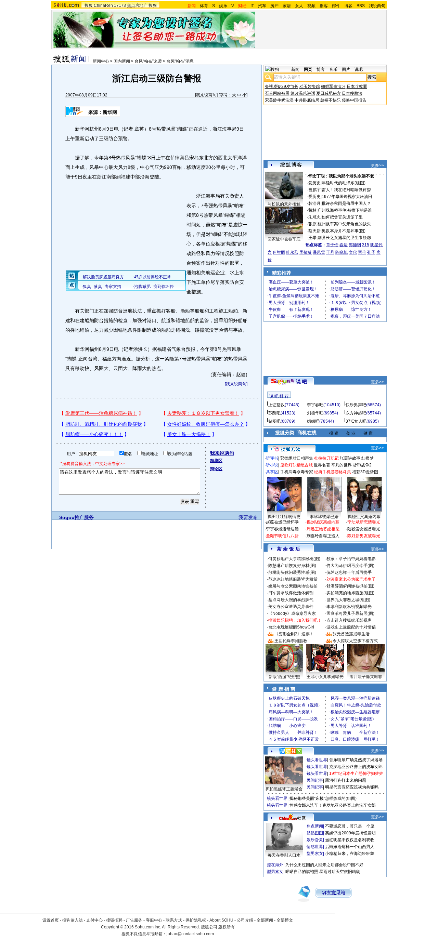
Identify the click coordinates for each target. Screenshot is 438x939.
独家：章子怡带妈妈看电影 (351, 558)
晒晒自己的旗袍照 (301, 871)
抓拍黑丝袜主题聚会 (284, 788)
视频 (311, 5)
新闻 (295, 69)
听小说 (272, 465)
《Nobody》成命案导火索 (292, 613)
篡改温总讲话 (303, 93)
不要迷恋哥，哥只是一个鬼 (349, 826)
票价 (362, 252)
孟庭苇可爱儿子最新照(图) (350, 613)
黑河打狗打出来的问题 (345, 780)
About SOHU (221, 920)
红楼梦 (367, 458)
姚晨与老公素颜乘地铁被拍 (293, 586)
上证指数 (276, 404)
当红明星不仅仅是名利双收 (349, 839)
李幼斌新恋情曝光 (363, 522)
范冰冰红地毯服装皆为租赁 (293, 579)
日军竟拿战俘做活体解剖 (290, 593)
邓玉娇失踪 (309, 86)
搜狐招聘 (114, 920)
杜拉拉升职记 (326, 458)
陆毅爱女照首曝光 (363, 529)
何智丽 (279, 252)
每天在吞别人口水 (284, 855)
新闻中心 (101, 61)
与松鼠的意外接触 (284, 204)
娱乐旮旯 (315, 839)
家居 (287, 5)
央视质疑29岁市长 (281, 86)
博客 (348, 5)
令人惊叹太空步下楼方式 (355, 640)
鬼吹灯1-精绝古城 (296, 465)
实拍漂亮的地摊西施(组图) (350, 593)
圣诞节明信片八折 (282, 535)
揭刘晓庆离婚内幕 (323, 522)
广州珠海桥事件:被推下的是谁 (345, 210)
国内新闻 (122, 61)
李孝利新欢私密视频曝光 (349, 606)
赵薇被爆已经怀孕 (282, 522)
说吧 (359, 69)
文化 (353, 252)
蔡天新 (314, 230)
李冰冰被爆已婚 (324, 516)
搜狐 (89, 5)
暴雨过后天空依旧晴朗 (339, 871)
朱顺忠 (314, 217)
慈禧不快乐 (330, 100)
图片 (346, 69)
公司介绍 (245, 920)
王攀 (312, 237)
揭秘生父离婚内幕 (364, 516)
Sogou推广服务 (76, 517)
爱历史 (314, 183)
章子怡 (332, 244)
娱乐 (223, 5)
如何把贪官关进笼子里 (342, 217)
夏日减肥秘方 (328, 93)
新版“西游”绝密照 (284, 676)
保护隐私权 (195, 920)
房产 (274, 5)
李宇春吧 (315, 404)
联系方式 (174, 920)
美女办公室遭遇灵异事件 (290, 606)
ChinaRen (103, 5)
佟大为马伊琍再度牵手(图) (350, 565)
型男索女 (315, 853)
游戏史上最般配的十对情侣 (351, 627)
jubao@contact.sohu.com (190, 933)
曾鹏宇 (314, 189)
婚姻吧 (313, 421)
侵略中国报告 (354, 100)
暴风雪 (319, 252)
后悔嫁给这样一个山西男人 (349, 846)
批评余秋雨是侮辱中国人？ (346, 203)
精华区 (216, 460)
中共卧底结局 (307, 100)
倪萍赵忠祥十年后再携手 (349, 572)
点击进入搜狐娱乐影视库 (349, 620)
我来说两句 (206, 95)
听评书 (272, 458)
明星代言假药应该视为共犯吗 (351, 787)
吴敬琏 (305, 252)
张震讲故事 (350, 458)
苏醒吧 (274, 413)
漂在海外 (275, 864)
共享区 (272, 472)
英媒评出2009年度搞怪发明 (350, 833)
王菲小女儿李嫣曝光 (325, 676)
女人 (299, 5)
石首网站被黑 (277, 93)
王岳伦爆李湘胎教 (290, 640)
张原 (312, 224)
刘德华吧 (315, 413)
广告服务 (134, 920)
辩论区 (216, 468)
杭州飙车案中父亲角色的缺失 (344, 224)
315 (365, 244)
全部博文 (284, 920)
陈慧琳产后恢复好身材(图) (292, 565)
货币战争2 (362, 465)
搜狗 (153, 5)
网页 (308, 69)
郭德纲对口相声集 (296, 458)
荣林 (312, 210)
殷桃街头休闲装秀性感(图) (292, 572)
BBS (361, 5)
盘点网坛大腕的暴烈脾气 (290, 599)
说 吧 (301, 381)
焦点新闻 (315, 826)
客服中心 (154, 920)
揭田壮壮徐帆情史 (284, 516)
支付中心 (94, 920)
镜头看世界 (317, 759)
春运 (343, 244)
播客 (324, 5)
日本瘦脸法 (352, 93)
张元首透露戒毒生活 (351, 634)
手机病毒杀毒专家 (296, 472)
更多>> (377, 165)
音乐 (333, 69)
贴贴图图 (315, 833)
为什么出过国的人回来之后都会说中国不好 (324, 864)
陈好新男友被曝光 (363, 535)
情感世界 (315, 846)
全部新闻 (265, 920)
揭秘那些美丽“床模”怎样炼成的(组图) (323, 798)
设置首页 (50, 920)
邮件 (336, 5)
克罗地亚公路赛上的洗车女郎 (356, 766)
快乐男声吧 (356, 404)
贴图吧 (274, 421)
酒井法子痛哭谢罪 (365, 676)
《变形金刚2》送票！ (294, 634)
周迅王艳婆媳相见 (323, 529)
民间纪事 (315, 780)
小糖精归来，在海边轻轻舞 (349, 853)
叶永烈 (292, 252)
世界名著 (322, 465)
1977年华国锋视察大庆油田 (347, 196)
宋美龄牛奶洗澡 (279, 100)
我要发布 (248, 517)
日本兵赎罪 (357, 86)
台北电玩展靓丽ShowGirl (291, 627)
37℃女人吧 (356, 421)
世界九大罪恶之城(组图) (348, 599)
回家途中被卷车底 (284, 239)
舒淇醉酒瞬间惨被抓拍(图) (350, 586)
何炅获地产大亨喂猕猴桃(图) (294, 558)
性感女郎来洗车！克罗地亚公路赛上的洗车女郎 (332, 805)
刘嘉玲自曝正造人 (323, 535)
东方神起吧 (356, 413)
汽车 (262, 5)
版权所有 (226, 927)
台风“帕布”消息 (180, 61)
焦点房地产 (137, 5)
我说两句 (377, 5)
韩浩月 (314, 203)
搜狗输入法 (72, 920)
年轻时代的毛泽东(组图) (343, 183)
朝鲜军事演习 (333, 86)
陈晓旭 (341, 252)
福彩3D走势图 (365, 472)
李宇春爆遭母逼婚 (282, 529)
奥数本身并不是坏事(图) (343, 230)
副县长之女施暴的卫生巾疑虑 (344, 237)
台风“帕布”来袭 (148, 61)
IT (252, 5)
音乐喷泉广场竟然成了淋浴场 (356, 759)
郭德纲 (355, 244)
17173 (120, 5)
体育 (204, 5)
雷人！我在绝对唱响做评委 (346, 189)
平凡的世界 (341, 465)
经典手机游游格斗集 (332, 472)
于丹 (330, 252)
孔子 (371, 252)
